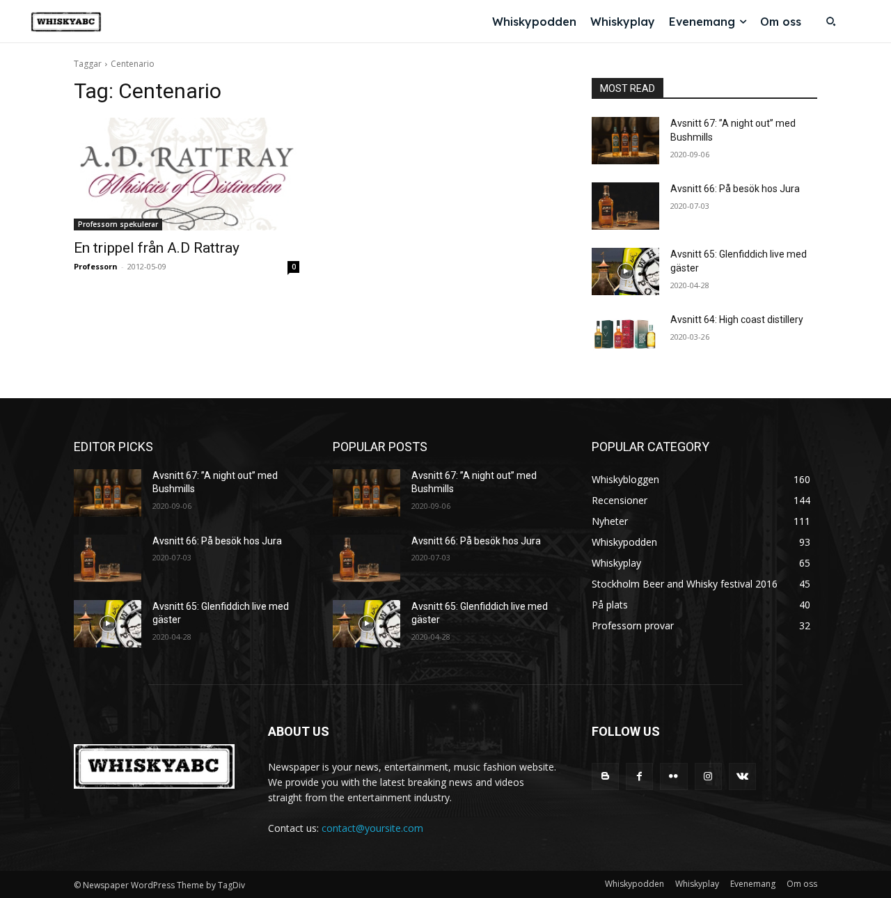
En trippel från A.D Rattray (156, 247)
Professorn (96, 266)
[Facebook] (639, 776)
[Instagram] (708, 776)
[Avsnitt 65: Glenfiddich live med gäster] (625, 271)
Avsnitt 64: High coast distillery (736, 319)
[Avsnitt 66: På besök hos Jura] (625, 206)
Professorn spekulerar (118, 224)
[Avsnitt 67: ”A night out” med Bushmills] (625, 140)
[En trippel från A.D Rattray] (186, 174)
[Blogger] (605, 776)
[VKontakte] (742, 776)
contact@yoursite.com (372, 828)
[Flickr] (673, 776)
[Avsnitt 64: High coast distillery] (625, 337)
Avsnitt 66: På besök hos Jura (735, 188)
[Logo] (66, 22)
